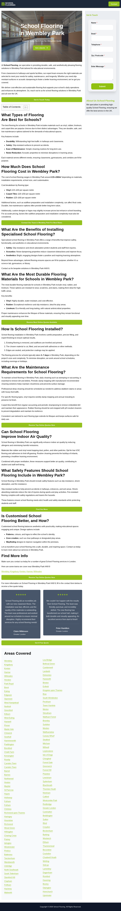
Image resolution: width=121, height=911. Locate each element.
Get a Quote (40, 48)
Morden (46, 728)
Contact (114, 4)
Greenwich (47, 766)
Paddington (9, 744)
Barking (46, 835)
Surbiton (46, 724)
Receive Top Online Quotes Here (42, 425)
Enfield (46, 687)
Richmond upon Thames (14, 813)
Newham (46, 793)
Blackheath (47, 785)
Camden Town (10, 763)
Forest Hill (47, 770)
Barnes (7, 775)
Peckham (47, 702)
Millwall (46, 747)
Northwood (8, 779)
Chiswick (8, 733)
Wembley (5, 572)
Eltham (46, 842)
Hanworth (47, 679)
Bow (45, 694)
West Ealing (9, 718)
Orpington (47, 888)
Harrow (29, 572)
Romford (46, 876)
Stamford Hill (9, 877)
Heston (7, 782)
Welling (46, 861)
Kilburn (7, 714)
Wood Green (9, 828)
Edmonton (47, 675)
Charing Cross (10, 836)
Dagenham (47, 873)
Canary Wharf (48, 736)
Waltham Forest (49, 717)
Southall (7, 737)
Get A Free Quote (42, 643)
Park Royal (9, 684)
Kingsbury (14, 572)
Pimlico (7, 851)
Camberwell (48, 668)
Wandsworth (9, 862)
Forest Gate (48, 762)
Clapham (8, 881)
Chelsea (7, 809)
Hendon (7, 680)
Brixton (46, 683)
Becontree (47, 850)
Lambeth (46, 671)
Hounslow (8, 820)
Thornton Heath (49, 789)
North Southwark (11, 870)
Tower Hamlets (49, 705)
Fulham (7, 801)
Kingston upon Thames (52, 690)
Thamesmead (48, 846)
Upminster (47, 895)
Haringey (8, 817)
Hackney (8, 889)
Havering (46, 880)
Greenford (8, 710)
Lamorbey (47, 869)
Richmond (8, 824)
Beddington (47, 816)
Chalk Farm (9, 752)
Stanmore (8, 699)
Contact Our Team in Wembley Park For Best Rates (41, 223)
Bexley (46, 884)
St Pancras (8, 790)
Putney (7, 839)
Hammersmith (10, 741)
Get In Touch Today (42, 100)
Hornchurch (48, 892)
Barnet (7, 771)
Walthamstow (48, 732)
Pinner (7, 725)
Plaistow (46, 774)
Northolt (7, 706)
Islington (7, 843)
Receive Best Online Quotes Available (42, 322)
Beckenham (48, 831)
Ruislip (7, 760)
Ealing (7, 691)
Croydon (46, 827)
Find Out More (42, 509)
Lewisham (47, 778)
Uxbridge (8, 866)
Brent (6, 687)
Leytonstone (48, 751)
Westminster (9, 847)
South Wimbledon (50, 698)
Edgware (8, 695)
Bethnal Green (49, 664)
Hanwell (7, 722)
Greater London (49, 808)
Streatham (47, 713)
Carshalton (47, 812)
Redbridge (47, 804)
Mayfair (7, 786)
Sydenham (47, 781)
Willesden (37, 572)
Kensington (9, 756)
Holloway (8, 798)
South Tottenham (11, 874)
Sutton (45, 819)
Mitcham (46, 743)
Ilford (45, 823)
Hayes (7, 794)
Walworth (8, 893)
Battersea (8, 855)
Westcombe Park (50, 800)
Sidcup (46, 865)
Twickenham (9, 858)
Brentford (8, 748)
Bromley (46, 721)
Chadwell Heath (49, 857)
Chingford (47, 759)
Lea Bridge (47, 660)
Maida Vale (9, 729)
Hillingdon (8, 832)
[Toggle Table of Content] (24, 107)
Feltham (7, 885)
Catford (46, 797)
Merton (46, 709)
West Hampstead (11, 703)
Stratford (46, 740)
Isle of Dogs (48, 755)
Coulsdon (47, 854)
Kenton (22, 572)
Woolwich (47, 838)
